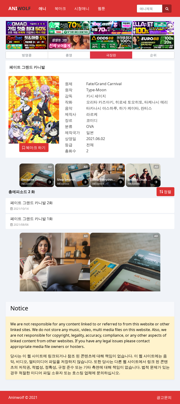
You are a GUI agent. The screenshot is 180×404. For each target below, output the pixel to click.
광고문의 (164, 397)
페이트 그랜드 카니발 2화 (31, 202)
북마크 (60, 8)
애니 (42, 8)
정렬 (167, 191)
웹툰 (101, 8)
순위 (153, 55)
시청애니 (81, 8)
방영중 (27, 55)
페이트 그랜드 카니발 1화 (31, 218)
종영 (69, 55)
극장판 (111, 55)
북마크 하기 (35, 147)
